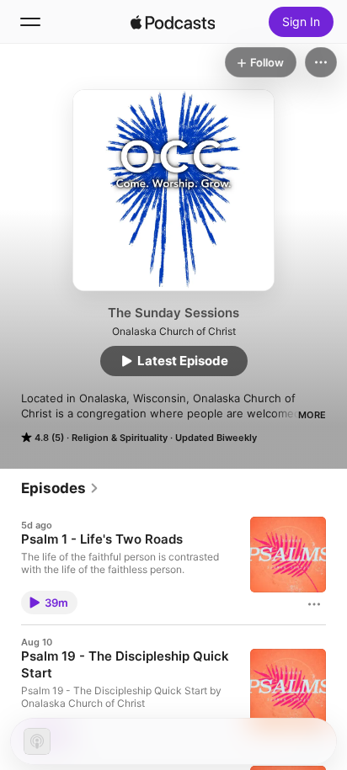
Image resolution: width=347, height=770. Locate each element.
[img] (172, 21)
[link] (60, 488)
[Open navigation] (30, 21)
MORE (312, 415)
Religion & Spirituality (120, 437)
